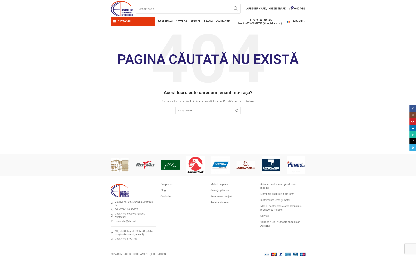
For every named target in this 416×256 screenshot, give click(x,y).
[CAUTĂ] (236, 9)
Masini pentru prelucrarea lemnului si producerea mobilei (281, 208)
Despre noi (167, 184)
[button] (114, 165)
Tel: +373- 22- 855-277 (260, 19)
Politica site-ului (220, 202)
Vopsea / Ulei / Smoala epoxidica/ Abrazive (280, 223)
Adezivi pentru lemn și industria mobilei (278, 186)
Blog (163, 190)
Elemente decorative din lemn (277, 193)
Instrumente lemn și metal (275, 200)
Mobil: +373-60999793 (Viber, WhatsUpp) (260, 23)
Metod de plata (219, 184)
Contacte (166, 196)
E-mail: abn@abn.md (125, 221)
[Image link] (120, 190)
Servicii (264, 215)
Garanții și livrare (220, 190)
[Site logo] (122, 8)
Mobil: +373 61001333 (126, 238)
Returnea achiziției (221, 196)
